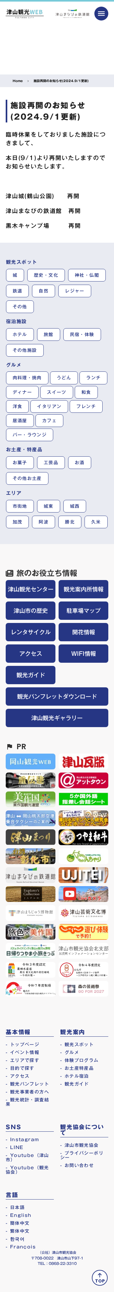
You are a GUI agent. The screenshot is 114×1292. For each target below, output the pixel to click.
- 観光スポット (77, 1044)
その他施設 (25, 350)
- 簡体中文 (17, 1223)
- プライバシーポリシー (82, 1155)
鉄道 (17, 291)
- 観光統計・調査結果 (27, 1102)
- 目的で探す (20, 1068)
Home (18, 81)
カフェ (49, 420)
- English (19, 1215)
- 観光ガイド (74, 1084)
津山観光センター (31, 589)
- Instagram (22, 1139)
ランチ (93, 377)
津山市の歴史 (31, 610)
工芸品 (51, 462)
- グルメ (69, 1052)
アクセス (30, 653)
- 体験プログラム (79, 1060)
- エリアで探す (22, 1060)
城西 (75, 506)
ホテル (20, 334)
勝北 (70, 522)
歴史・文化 (46, 275)
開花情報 (83, 632)
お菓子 (20, 462)
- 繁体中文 (17, 1231)
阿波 (43, 522)
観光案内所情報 (84, 589)
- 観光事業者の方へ (27, 1092)
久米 (96, 522)
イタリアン (49, 406)
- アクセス (17, 1076)
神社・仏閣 (87, 275)
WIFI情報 (83, 653)
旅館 (49, 334)
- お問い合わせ (77, 1165)
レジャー (75, 291)
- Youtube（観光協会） (27, 1170)
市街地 (20, 506)
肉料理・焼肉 (27, 377)
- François (21, 1247)
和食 (86, 392)
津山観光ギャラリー (57, 718)
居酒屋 (20, 420)
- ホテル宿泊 (74, 1076)
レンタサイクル (31, 632)
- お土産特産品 (77, 1068)
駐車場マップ (83, 610)
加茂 (17, 522)
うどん (64, 377)
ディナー (22, 392)
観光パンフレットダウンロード (57, 696)
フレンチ (86, 406)
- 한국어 (15, 1239)
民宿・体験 (82, 334)
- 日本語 (15, 1207)
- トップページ (22, 1044)
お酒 (80, 462)
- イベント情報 (22, 1052)
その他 (20, 306)
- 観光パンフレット (27, 1084)
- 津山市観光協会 (79, 1145)
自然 (43, 291)
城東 (49, 506)
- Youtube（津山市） (27, 1157)
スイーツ (56, 392)
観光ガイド (30, 675)
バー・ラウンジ (30, 434)
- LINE (14, 1147)
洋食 (17, 406)
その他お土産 (27, 478)
